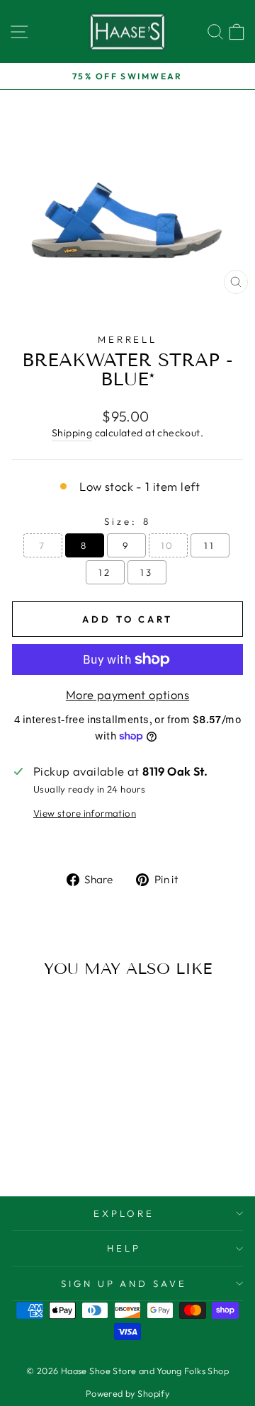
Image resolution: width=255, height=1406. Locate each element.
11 (209, 545)
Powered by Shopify (127, 1393)
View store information (84, 813)
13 (147, 572)
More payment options (127, 694)
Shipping (72, 432)
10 (168, 545)
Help (124, 1248)
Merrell (128, 339)
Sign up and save (124, 1283)
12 (105, 572)
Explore (124, 1213)
